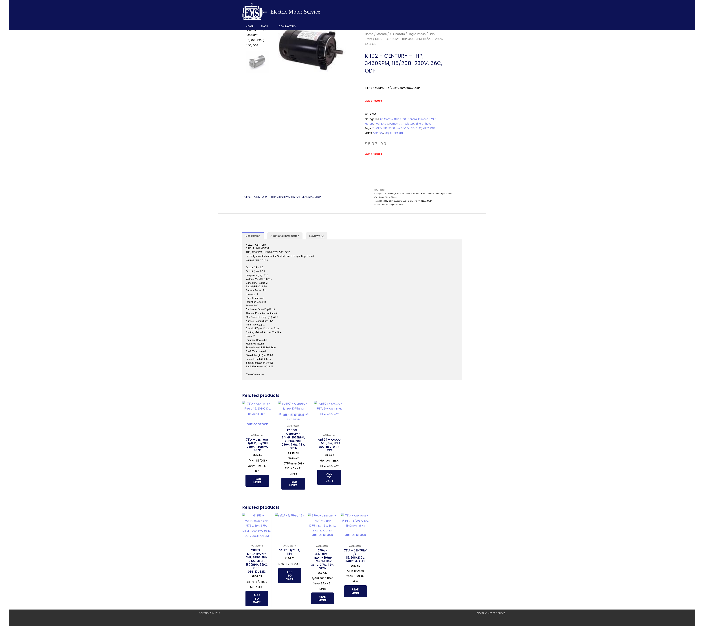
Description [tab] (252, 235)
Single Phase (417, 34)
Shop (264, 26)
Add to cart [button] (329, 477)
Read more (257, 480)
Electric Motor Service (295, 12)
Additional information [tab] (284, 235)
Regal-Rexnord (394, 133)
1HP (385, 128)
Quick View (257, 428)
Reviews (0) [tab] (316, 235)
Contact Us (287, 26)
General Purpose (418, 119)
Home (249, 26)
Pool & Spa (381, 123)
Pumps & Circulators (402, 123)
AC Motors (397, 34)
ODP (432, 128)
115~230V (377, 128)
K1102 (426, 128)
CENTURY (415, 128)
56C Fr (405, 128)
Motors (381, 34)
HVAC (433, 119)
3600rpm (394, 128)
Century (378, 133)
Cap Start (400, 119)
